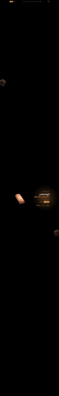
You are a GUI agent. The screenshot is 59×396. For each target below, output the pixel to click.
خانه (40, 1)
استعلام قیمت (11, 1)
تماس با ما (41, 201)
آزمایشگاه (30, 1)
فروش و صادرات (26, 1)
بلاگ (23, 1)
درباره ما (32, 1)
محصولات (38, 1)
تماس (14, 1)
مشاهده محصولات (47, 201)
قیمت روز (35, 1)
